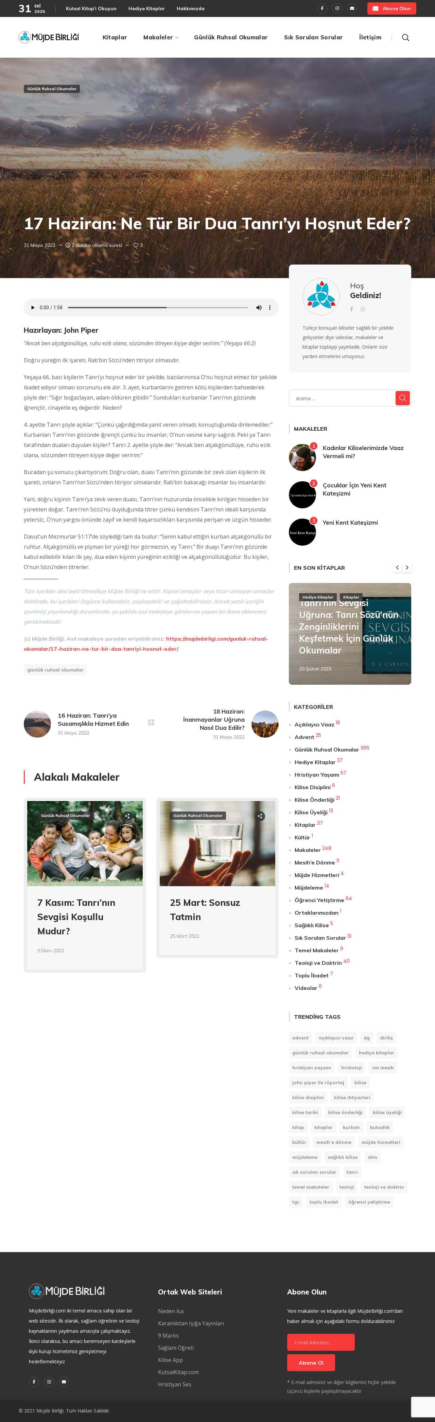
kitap (298, 1127)
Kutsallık (380, 1127)
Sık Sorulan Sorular (320, 937)
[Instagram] (337, 8)
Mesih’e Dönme (315, 862)
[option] (85, 890)
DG (367, 1038)
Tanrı (352, 1172)
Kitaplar (351, 597)
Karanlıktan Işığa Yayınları (191, 1323)
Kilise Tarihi (305, 1112)
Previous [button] (397, 567)
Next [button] (407, 567)
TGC (295, 1202)
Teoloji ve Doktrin (318, 962)
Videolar (306, 988)
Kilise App (170, 1360)
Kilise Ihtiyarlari (352, 1097)
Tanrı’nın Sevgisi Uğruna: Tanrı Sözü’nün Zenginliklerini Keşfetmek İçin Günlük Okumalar (349, 626)
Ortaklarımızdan (316, 912)
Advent (304, 737)
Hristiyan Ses (174, 1384)
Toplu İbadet (312, 975)
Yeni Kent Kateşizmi (350, 522)
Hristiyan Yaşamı (317, 774)
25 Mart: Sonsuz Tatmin (205, 909)
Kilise (360, 1082)
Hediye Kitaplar (317, 597)
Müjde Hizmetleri (317, 875)
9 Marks (168, 1335)
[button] (391, 8)
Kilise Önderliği (314, 799)
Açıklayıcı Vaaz (314, 724)
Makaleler (308, 849)
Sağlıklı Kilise (312, 925)
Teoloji (347, 1187)
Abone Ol (311, 1362)
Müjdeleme (309, 887)
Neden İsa (171, 1311)
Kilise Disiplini (313, 787)
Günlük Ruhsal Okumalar (51, 88)
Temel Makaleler (317, 950)
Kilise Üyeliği (311, 812)
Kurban (351, 1127)
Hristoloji (351, 1068)
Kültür (302, 837)
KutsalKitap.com (178, 1372)
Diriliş (386, 1038)
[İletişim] (352, 8)
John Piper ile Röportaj (318, 1082)
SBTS (372, 1157)
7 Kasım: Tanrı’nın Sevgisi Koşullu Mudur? (76, 917)
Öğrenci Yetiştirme (319, 900)
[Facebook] (322, 8)
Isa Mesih (383, 1068)
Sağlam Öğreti (176, 1347)
